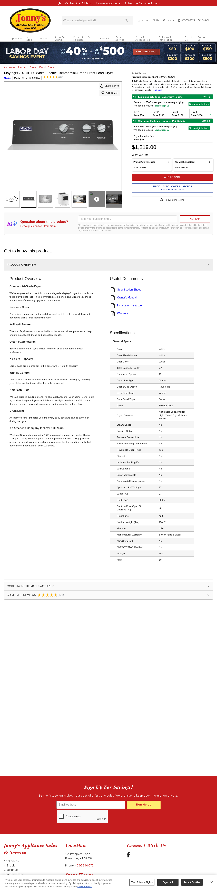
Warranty (122, 313)
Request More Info (174, 199)
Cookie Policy (84, 886)
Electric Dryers (46, 67)
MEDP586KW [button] (32, 78)
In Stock (29, 38)
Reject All (168, 882)
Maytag (7, 78)
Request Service (120, 38)
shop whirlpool (146, 51)
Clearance (44, 38)
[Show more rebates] (211, 113)
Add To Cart (172, 177)
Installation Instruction (130, 305)
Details (205, 96)
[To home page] (30, 20)
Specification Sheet (129, 289)
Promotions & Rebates (81, 38)
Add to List (111, 92)
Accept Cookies (192, 882)
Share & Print (112, 85)
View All (113, 199)
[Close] (211, 882)
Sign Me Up (143, 804)
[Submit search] (126, 20)
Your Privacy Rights (141, 882)
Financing (105, 38)
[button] (139, 20)
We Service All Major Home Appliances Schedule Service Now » (111, 3)
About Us (188, 38)
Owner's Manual (127, 297)
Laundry (22, 67)
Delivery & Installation (166, 38)
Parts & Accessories (142, 38)
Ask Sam (195, 219)
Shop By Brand (59, 38)
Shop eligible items (199, 104)
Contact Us (202, 38)
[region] (108, 882)
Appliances (15, 38)
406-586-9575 (84, 865)
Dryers (32, 67)
